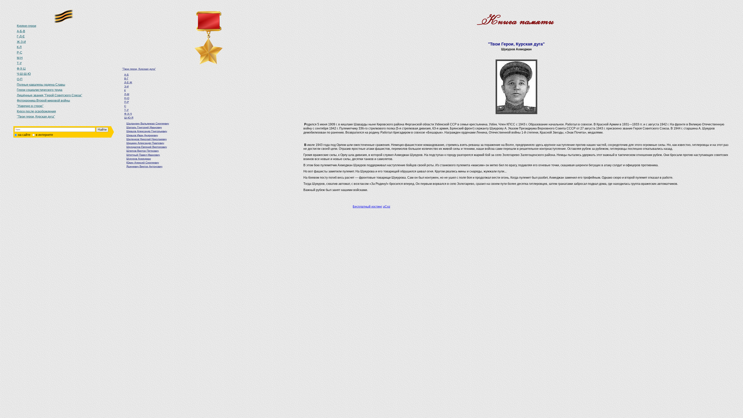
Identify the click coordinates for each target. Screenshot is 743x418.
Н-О (126, 98)
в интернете (44, 134)
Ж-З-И (21, 42)
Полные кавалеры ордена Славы (41, 84)
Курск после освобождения (36, 111)
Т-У (19, 63)
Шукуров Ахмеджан (138, 158)
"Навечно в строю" (30, 106)
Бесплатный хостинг (367, 206)
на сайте (24, 134)
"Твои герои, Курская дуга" (36, 116)
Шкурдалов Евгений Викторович (146, 146)
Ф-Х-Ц (21, 68)
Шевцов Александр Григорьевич (146, 131)
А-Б (126, 74)
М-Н (20, 58)
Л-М (126, 94)
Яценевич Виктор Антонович (144, 166)
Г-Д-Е (21, 36)
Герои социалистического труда (39, 90)
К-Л (19, 47)
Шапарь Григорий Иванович (144, 127)
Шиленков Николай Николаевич (146, 139)
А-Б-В (21, 31)
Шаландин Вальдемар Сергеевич (147, 123)
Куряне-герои (26, 25)
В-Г (126, 78)
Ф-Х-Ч (128, 113)
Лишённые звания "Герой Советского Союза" (49, 95)
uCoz (386, 206)
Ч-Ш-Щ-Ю (24, 73)
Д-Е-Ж (128, 82)
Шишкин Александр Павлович (145, 143)
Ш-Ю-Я (128, 117)
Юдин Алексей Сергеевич (142, 162)
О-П (19, 79)
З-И (126, 86)
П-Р (126, 102)
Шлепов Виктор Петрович (142, 150)
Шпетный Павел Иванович (143, 154)
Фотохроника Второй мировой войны (43, 100)
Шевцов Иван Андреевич (142, 135)
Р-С (19, 52)
